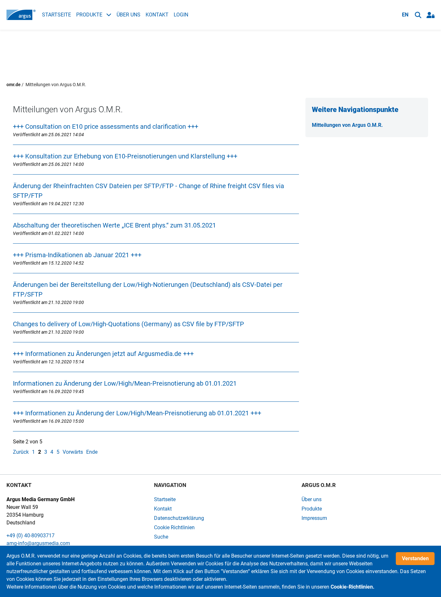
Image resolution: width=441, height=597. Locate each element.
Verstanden (415, 558)
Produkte (90, 15)
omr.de (13, 84)
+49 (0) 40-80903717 (30, 535)
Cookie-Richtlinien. (352, 587)
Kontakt (157, 15)
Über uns (128, 15)
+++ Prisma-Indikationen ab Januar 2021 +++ (77, 255)
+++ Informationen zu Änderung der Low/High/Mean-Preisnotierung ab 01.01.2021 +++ (137, 413)
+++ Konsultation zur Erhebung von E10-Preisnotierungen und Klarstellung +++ (125, 156)
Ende (91, 452)
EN (405, 15)
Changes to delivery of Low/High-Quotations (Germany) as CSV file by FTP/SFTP (128, 324)
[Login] (430, 15)
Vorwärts (73, 452)
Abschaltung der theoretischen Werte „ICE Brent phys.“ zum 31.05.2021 (114, 225)
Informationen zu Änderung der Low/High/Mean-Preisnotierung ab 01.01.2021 (125, 383)
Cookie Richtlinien (174, 527)
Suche (161, 537)
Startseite (56, 15)
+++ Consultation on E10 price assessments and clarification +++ (105, 126)
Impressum (314, 518)
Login (181, 15)
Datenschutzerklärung (179, 518)
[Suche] (418, 15)
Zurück (21, 452)
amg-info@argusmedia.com (38, 543)
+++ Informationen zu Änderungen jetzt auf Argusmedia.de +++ (103, 354)
